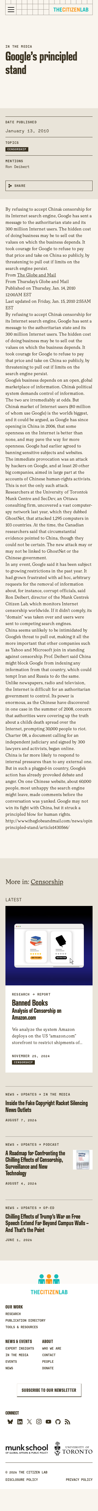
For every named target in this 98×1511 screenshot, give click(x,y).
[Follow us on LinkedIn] (19, 1421)
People (48, 1362)
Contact (49, 1355)
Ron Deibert (17, 166)
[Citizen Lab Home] (70, 10)
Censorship (16, 149)
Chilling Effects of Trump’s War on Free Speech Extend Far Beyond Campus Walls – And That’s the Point (47, 1223)
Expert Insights (19, 1348)
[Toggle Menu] (11, 9)
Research (13, 1314)
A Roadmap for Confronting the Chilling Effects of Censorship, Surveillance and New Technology (35, 1163)
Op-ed (48, 1208)
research (21, 994)
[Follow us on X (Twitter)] (29, 1421)
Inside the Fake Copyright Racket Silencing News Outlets (46, 1106)
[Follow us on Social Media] (58, 1421)
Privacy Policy (79, 1480)
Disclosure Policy (21, 1480)
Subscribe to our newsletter (49, 1390)
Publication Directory (25, 1320)
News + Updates (21, 1094)
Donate (48, 1368)
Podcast (51, 1145)
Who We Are (51, 1348)
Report (44, 994)
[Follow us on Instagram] (39, 1421)
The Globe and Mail (36, 275)
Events (11, 1362)
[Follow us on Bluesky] (10, 1421)
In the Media (18, 47)
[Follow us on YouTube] (48, 1421)
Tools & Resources (21, 1327)
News (9, 1368)
